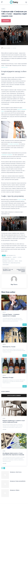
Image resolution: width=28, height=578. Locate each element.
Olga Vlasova (7, 48)
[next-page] (4, 468)
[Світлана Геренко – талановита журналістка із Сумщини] (14, 302)
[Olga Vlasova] (2, 48)
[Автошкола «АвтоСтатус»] (5, 475)
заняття (14, 257)
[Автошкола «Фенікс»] (5, 493)
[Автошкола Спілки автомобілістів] (5, 484)
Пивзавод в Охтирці (8, 377)
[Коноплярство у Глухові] (14, 335)
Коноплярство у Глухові (9, 346)
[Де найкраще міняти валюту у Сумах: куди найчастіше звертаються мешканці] (14, 441)
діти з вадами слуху (11, 255)
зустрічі (19, 257)
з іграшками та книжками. (6, 154)
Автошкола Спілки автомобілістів (17, 481)
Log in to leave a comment (14, 395)
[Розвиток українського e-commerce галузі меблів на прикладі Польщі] (14, 408)
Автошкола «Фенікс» (15, 490)
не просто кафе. (21, 199)
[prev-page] (2, 468)
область (13, 259)
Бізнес (3, 8)
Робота (4, 312)
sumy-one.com (4, 67)
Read (24, 324)
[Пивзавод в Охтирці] (14, 365)
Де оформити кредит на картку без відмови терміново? (21, 270)
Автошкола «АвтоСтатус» (16, 472)
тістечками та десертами (13, 143)
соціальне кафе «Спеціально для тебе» (11, 262)
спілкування (5, 264)
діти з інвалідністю (6, 257)
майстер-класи (6, 259)
